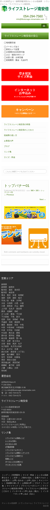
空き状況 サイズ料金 (25, 75)
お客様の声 (8, 141)
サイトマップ (12, 486)
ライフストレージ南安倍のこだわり (19, 130)
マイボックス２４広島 (13, 465)
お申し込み (31, 480)
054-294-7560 (33, 16)
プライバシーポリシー (30, 486)
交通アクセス (40, 478)
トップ (5, 475)
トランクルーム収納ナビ (14, 456)
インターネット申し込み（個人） (26, 491)
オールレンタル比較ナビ (14, 462)
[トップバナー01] (25, 212)
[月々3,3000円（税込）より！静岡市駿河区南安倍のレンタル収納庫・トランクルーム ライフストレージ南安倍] (25, 8)
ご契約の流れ (26, 478)
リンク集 (7, 152)
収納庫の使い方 (10, 135)
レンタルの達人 (11, 441)
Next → (43, 199)
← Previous (9, 195)
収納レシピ (9, 459)
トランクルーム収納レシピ (15, 438)
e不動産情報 (9, 447)
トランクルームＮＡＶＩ (14, 450)
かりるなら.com (11, 444)
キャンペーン (25, 111)
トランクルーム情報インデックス (17, 453)
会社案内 (5, 480)
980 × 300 (35, 191)
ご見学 (15, 478)
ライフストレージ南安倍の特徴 (17, 124)
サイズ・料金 (9, 157)
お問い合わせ (18, 480)
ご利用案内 (15, 475)
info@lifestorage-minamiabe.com (30, 19)
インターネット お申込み (25, 92)
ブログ (7, 146)
